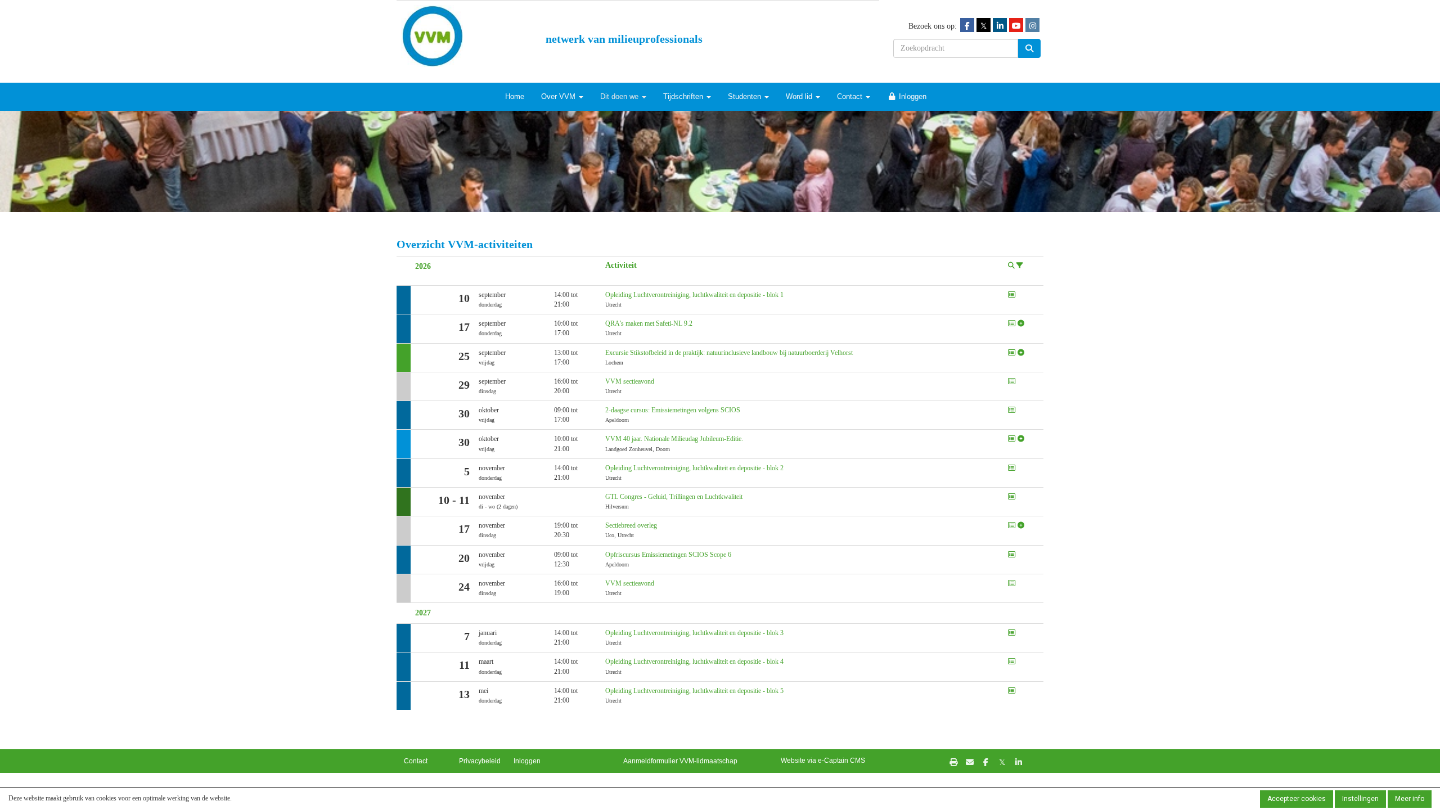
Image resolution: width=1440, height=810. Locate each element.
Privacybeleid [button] (480, 761)
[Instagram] (1032, 25)
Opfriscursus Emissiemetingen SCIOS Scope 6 (668, 555)
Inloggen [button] (527, 761)
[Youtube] (1016, 25)
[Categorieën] (1019, 265)
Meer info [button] (1409, 799)
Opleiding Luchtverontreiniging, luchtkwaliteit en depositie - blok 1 (694, 295)
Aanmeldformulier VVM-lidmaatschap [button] (680, 761)
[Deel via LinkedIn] (1018, 762)
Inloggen (911, 96)
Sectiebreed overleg (631, 525)
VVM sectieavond (629, 381)
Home (514, 96)
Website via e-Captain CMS (823, 760)
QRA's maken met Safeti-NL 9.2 (648, 323)
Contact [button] (416, 761)
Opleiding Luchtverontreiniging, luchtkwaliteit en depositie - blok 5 (694, 691)
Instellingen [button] (1360, 799)
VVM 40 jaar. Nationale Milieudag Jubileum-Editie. (674, 439)
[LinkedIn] (1000, 25)
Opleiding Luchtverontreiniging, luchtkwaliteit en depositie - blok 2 (694, 468)
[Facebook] (967, 25)
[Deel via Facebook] (986, 762)
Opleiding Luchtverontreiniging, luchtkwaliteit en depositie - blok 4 (694, 661)
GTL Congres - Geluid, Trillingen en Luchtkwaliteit (673, 497)
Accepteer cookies (1296, 799)
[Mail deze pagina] (969, 762)
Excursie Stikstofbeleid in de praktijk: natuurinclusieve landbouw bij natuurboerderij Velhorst (729, 353)
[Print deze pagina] (953, 762)
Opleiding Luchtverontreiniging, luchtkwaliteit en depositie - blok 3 (694, 633)
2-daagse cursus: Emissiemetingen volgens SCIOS (672, 410)
